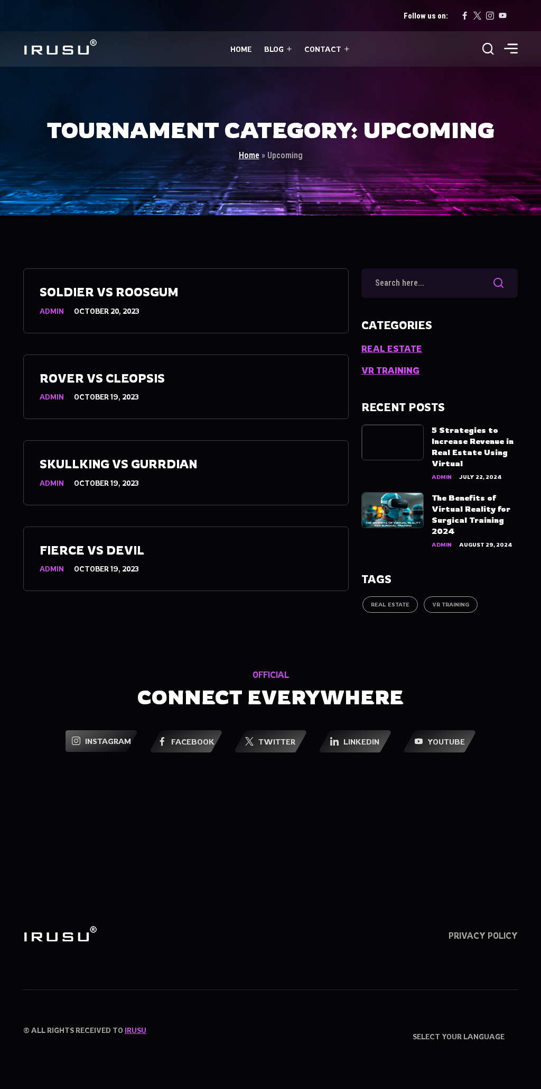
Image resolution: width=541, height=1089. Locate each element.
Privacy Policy (483, 935)
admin (52, 311)
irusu (135, 1030)
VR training (390, 370)
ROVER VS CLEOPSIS (102, 378)
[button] (511, 50)
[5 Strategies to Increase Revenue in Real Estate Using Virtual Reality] (392, 442)
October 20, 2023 (106, 311)
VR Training (450, 604)
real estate (391, 348)
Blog (274, 48)
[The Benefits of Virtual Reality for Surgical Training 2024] (392, 510)
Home (240, 48)
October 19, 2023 (106, 397)
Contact (322, 48)
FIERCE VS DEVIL (92, 550)
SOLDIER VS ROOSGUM (109, 292)
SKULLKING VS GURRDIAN (118, 464)
